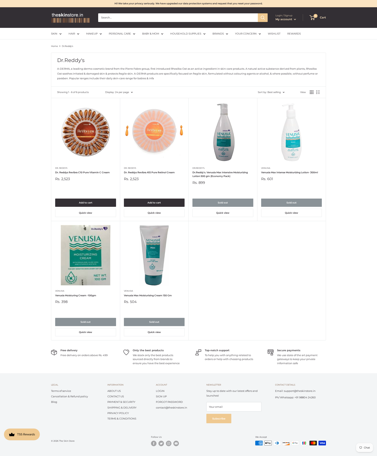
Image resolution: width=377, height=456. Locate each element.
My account (284, 19)
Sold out (223, 202)
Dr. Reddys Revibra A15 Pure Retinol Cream (149, 172)
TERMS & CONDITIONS (121, 418)
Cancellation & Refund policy (69, 396)
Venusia (265, 168)
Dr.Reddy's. (198, 168)
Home (54, 46)
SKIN (54, 33)
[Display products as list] (318, 92)
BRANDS (218, 33)
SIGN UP (161, 396)
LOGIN (160, 390)
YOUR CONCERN (246, 33)
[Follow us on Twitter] (161, 443)
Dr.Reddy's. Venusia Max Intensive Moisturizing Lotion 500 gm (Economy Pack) (220, 174)
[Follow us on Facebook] (153, 443)
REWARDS (294, 33)
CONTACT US (115, 396)
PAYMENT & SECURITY (121, 401)
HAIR (72, 33)
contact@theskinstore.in (171, 407)
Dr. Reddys (61, 168)
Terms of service (61, 390)
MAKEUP (92, 33)
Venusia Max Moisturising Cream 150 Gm (148, 295)
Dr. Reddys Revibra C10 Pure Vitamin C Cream (82, 172)
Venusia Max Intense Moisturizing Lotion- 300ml (289, 172)
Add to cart (85, 202)
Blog (54, 401)
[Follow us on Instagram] (168, 443)
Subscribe (218, 418)
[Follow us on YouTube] (176, 443)
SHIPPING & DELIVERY (121, 407)
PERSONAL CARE (120, 33)
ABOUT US (114, 390)
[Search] (263, 17)
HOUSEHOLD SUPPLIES (185, 33)
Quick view (85, 212)
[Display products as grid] (311, 92)
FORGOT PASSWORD (169, 401)
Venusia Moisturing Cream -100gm (75, 295)
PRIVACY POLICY (118, 413)
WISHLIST (274, 33)
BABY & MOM (150, 33)
